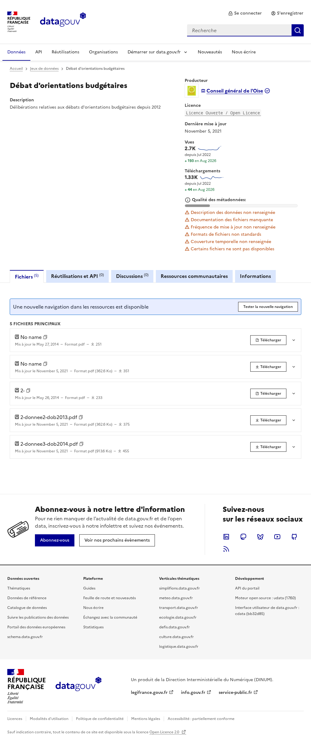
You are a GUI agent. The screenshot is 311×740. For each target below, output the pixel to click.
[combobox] (245, 30)
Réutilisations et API (77, 276)
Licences (14, 718)
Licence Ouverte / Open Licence (223, 113)
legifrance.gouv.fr (149, 692)
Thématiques (18, 588)
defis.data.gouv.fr (174, 627)
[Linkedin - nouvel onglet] (226, 537)
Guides (89, 588)
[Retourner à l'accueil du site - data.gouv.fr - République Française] (78, 686)
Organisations (103, 52)
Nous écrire (244, 52)
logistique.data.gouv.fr (178, 646)
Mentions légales (145, 718)
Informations (255, 276)
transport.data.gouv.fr (178, 607)
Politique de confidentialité (100, 718)
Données (16, 52)
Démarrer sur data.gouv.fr (154, 52)
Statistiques (93, 627)
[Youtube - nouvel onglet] (277, 537)
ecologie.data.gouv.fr (178, 617)
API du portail (247, 588)
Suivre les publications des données (38, 617)
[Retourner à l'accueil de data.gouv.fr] (63, 21)
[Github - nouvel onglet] (294, 537)
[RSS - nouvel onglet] (226, 549)
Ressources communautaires (194, 276)
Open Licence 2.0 (164, 732)
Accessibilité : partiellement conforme (201, 718)
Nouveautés (210, 52)
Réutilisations (65, 52)
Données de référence (26, 598)
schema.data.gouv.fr (25, 637)
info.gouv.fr (193, 692)
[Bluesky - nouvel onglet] (260, 537)
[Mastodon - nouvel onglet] (243, 537)
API (38, 52)
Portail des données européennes (36, 627)
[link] (245, 13)
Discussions (132, 276)
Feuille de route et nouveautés (109, 598)
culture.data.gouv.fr (176, 637)
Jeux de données (44, 68)
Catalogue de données (27, 607)
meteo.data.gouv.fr (176, 598)
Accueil (16, 68)
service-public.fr (235, 692)
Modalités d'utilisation (49, 718)
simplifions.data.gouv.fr (179, 588)
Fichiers (27, 276)
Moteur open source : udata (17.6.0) (265, 598)
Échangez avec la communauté (110, 617)
